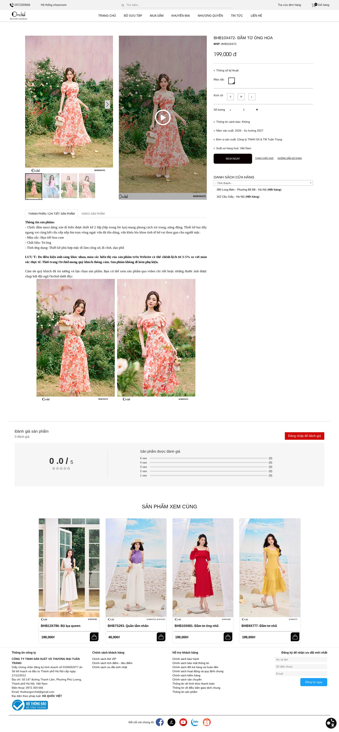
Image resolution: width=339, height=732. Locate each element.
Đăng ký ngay (313, 682)
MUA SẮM (157, 15)
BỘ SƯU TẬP (133, 15)
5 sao (143, 458)
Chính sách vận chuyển (187, 679)
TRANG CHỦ (107, 15)
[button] (107, 104)
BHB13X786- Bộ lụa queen (60, 626)
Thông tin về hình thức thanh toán (193, 683)
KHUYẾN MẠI (180, 15)
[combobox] (263, 183)
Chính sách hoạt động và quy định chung (197, 671)
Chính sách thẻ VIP (104, 658)
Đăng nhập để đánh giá (304, 436)
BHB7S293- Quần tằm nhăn (128, 626)
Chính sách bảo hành (185, 658)
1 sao (143, 475)
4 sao (143, 462)
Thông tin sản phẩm (184, 691)
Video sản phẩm (93, 213)
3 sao (143, 466)
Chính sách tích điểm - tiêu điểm (112, 663)
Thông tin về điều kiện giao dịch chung (196, 687)
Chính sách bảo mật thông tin (190, 663)
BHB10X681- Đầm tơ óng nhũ (197, 626)
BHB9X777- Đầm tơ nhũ (259, 626)
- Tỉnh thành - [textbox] (223, 183)
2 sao (143, 471)
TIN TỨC (237, 15)
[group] (69, 104)
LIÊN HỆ (256, 15)
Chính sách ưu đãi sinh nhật (109, 667)
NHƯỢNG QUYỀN (210, 15)
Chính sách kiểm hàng (186, 675)
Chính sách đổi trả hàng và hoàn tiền (195, 667)
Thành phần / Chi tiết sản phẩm (51, 213)
